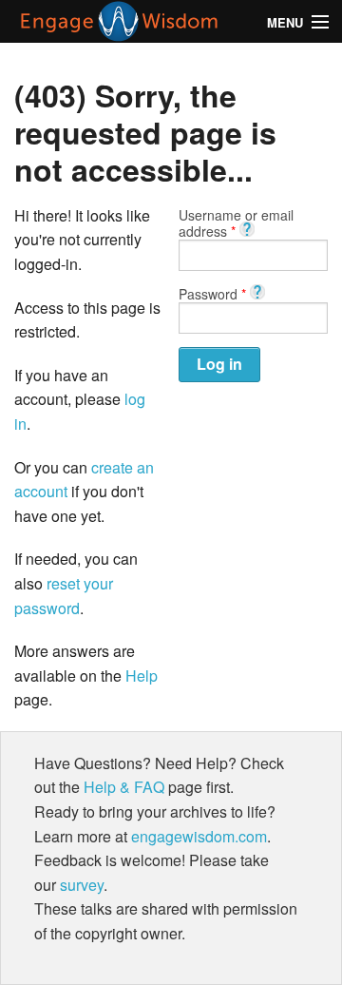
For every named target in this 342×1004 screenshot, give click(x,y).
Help (141, 675)
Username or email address (236, 223)
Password (212, 292)
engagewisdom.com (199, 836)
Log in (219, 364)
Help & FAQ (124, 787)
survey (82, 885)
